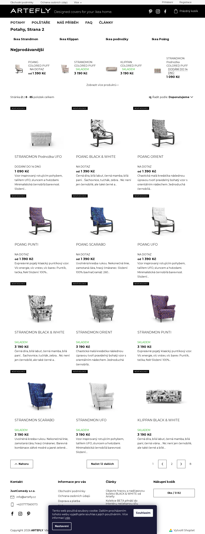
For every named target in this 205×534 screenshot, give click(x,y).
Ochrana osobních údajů (54, 2)
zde (67, 517)
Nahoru (24, 463)
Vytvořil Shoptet (184, 530)
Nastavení (62, 526)
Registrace (185, 2)
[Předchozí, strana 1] (162, 464)
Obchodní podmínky (21, 2)
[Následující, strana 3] (181, 464)
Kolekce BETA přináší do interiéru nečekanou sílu (122, 502)
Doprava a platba (69, 501)
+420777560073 (27, 504)
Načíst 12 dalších (102, 463)
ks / (174, 492)
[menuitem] (17, 22)
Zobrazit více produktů (101, 85)
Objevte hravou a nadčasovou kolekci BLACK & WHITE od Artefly (125, 493)
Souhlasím (143, 512)
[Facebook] (11, 513)
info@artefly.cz (26, 497)
